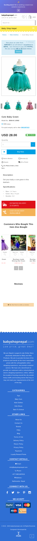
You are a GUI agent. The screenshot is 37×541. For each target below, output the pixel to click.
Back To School (18, 409)
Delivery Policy (18, 440)
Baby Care (18, 399)
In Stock (32, 135)
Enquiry (5, 162)
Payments (18, 451)
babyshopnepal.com (16, 526)
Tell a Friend (24, 162)
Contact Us (18, 423)
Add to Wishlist (7, 158)
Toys (18, 395)
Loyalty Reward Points (18, 454)
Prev (1, 106)
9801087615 (25, 127)
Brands (18, 426)
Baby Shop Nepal (9, 28)
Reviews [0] (24, 158)
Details (18, 51)
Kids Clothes (18, 402)
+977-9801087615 (18, 474)
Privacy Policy (18, 447)
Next (35, 106)
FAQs (18, 430)
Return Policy (18, 444)
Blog (18, 433)
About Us (18, 419)
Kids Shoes (18, 406)
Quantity (5, 140)
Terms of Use (18, 437)
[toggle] (33, 28)
